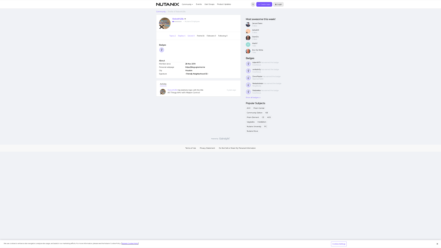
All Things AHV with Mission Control (184, 93)
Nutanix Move (252, 131)
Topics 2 (172, 36)
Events (199, 4)
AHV (248, 108)
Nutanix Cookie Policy (130, 243)
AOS (269, 117)
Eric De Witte (257, 50)
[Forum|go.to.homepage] (167, 4)
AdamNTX (256, 62)
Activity (163, 84)
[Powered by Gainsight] (220, 139)
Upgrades (250, 122)
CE (263, 117)
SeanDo (255, 37)
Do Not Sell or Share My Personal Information (237, 148)
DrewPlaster (257, 76)
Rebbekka (256, 90)
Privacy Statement (207, 148)
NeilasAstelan (257, 83)
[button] (264, 4)
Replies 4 (182, 36)
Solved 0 (191, 36)
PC (265, 126)
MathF (254, 43)
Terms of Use (190, 148)
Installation (261, 122)
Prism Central (258, 108)
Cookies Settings (338, 244)
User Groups (209, 4)
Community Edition (254, 113)
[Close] (437, 243)
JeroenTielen (257, 23)
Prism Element (253, 117)
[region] (220, 244)
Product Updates (224, 4)
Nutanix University (254, 126)
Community (161, 12)
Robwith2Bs (178, 19)
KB (266, 113)
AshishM (255, 30)
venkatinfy (256, 69)
